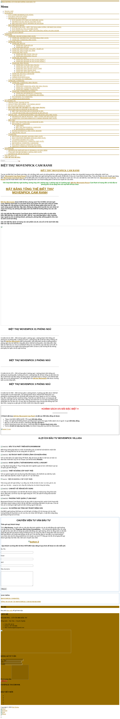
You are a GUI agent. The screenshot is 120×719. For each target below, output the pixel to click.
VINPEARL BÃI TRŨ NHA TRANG (27, 67)
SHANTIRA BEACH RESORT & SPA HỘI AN (23, 109)
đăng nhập (9, 610)
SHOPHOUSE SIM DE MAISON (18, 154)
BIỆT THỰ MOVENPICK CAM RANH (28, 127)
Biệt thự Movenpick (8, 202)
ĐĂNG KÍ (4, 681)
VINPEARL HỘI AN (18, 43)
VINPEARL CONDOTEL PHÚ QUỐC (24, 40)
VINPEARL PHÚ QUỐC (20, 52)
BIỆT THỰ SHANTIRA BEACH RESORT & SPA (27, 111)
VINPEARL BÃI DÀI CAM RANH (23, 74)
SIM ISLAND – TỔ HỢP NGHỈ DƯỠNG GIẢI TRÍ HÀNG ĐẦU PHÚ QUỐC (32, 114)
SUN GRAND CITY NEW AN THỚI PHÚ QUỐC (28, 20)
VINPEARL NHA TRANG (20, 63)
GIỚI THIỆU (20, 84)
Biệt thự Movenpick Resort (80, 182)
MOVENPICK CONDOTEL (25, 129)
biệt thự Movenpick (13, 341)
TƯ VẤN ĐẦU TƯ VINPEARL (22, 79)
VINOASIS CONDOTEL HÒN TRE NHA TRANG (32, 86)
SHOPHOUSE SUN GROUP (17, 18)
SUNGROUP (8, 13)
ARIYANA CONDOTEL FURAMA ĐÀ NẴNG (27, 146)
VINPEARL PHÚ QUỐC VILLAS (26, 54)
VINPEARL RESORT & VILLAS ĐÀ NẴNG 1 (30, 61)
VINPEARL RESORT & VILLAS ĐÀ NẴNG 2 (30, 59)
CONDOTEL (12, 134)
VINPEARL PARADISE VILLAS (26, 56)
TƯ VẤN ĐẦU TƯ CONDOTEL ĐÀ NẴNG (30, 95)
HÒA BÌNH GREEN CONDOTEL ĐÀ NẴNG (26, 145)
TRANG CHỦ (9, 11)
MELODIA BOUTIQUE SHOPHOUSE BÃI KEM (27, 23)
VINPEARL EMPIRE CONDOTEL (27, 89)
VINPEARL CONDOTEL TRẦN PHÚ (28, 88)
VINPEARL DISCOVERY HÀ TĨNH (23, 50)
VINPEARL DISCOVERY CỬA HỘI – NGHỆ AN (28, 49)
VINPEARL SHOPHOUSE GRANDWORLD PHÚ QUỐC (30, 38)
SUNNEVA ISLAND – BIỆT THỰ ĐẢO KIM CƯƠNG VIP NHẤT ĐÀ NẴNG (36, 27)
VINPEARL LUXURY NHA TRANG (27, 65)
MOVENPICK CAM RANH (21, 124)
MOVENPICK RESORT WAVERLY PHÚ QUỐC (27, 136)
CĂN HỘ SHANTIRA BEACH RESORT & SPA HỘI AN (30, 113)
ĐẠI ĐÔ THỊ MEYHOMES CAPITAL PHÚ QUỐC (25, 152)
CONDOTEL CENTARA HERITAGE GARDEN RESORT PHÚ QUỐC (34, 118)
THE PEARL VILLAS (19, 132)
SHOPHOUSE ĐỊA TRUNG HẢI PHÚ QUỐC (26, 22)
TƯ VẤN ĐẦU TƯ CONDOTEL (22, 97)
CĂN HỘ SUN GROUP (15, 32)
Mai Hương (15, 707)
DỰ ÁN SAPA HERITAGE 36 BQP (19, 106)
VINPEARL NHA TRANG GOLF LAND (29, 68)
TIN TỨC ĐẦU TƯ (10, 155)
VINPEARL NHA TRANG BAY (26, 70)
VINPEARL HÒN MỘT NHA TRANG (28, 72)
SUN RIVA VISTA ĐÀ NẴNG (17, 16)
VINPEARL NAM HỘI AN (24, 45)
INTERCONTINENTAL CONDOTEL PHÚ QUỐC (28, 141)
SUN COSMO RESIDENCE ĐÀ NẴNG (20, 15)
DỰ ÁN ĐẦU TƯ (10, 100)
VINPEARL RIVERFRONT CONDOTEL (29, 93)
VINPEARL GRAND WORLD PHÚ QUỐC (22, 36)
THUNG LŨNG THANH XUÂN (18, 102)
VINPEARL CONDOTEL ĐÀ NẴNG (24, 91)
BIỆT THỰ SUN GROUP (16, 25)
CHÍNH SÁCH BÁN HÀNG (21, 77)
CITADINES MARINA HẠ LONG (23, 139)
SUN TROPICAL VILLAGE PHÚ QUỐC (25, 29)
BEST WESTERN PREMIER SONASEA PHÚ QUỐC (29, 138)
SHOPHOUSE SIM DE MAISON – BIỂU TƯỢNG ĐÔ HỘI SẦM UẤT (34, 116)
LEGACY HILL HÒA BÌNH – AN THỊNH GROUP (24, 104)
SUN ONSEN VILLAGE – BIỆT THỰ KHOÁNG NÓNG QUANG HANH (35, 30)
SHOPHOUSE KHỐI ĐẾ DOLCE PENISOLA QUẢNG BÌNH (27, 150)
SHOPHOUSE (9, 148)
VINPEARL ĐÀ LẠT (19, 75)
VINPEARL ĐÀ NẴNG (19, 58)
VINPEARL (8, 34)
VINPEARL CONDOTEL (16, 81)
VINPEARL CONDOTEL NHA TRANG (25, 82)
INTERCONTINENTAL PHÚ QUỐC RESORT (27, 131)
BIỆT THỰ (11, 120)
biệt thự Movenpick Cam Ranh (24, 416)
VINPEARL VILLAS (15, 41)
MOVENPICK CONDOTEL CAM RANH (25, 143)
